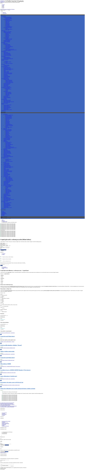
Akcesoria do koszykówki (7, 55)
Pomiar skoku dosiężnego (9, 46)
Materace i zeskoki (6, 79)
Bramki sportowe (6, 182)
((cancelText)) (2, 451)
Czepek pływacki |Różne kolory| (7, 336)
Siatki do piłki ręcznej (7, 106)
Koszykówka (4, 51)
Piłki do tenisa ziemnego (9, 63)
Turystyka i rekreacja (5, 103)
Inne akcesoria (6, 77)
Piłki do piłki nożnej (8, 93)
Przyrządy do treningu (7, 44)
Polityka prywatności (5, 422)
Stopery (7, 90)
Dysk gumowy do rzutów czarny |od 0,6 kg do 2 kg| (11, 382)
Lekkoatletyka (4, 16)
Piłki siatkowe (6, 43)
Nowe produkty (4, 414)
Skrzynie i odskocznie (7, 86)
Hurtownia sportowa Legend (6, 421)
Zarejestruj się (2, 0)
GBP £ (3, 6)
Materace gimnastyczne (9, 80)
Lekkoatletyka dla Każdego (8, 27)
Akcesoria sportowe (5, 66)
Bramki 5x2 (7, 131)
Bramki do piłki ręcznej (7, 57)
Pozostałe (5, 98)
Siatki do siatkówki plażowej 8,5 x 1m (11, 49)
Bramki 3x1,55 (8, 35)
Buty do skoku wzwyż (7, 100)
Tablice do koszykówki (7, 53)
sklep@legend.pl (2, 319)
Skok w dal (7, 22)
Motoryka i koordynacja (7, 97)
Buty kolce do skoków (9, 18)
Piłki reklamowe (4, 213)
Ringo (5, 70)
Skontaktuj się (2, 1)
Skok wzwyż (7, 119)
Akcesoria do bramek (7, 41)
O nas (3, 211)
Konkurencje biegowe (9, 20)
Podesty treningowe (8, 186)
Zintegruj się (2, 2)
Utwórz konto (4, 13)
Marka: (1, 243)
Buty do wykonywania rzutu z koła (9, 101)
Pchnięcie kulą (8, 23)
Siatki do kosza (6, 108)
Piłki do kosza (6, 52)
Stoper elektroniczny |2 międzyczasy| (8, 376)
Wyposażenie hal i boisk (5, 78)
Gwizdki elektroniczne (7, 67)
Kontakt (3, 215)
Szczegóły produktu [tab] (5, 267)
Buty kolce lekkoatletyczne (7, 17)
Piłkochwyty (4, 110)
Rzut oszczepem (8, 123)
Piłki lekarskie (8, 95)
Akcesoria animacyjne (5, 59)
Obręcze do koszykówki (7, 54)
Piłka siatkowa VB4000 (5, 363)
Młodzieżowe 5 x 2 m (9, 39)
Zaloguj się (4, 12)
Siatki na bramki (7, 135)
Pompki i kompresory (7, 174)
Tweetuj (3, 254)
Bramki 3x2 (7, 34)
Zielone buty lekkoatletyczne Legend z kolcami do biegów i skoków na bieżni (17, 388)
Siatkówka (3, 42)
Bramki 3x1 (7, 36)
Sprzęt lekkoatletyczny (7, 19)
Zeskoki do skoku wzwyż (9, 81)
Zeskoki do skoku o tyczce (9, 82)
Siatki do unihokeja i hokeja (8, 109)
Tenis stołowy (6, 158)
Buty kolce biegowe (8, 115)
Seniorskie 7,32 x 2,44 (9, 38)
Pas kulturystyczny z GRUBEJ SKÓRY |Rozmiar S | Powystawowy (15, 370)
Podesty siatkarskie (8, 45)
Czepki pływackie (6, 162)
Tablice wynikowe (6, 72)
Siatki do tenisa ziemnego (7, 107)
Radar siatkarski (8, 47)
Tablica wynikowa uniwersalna (7, 351)
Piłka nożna (3, 30)
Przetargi (3, 214)
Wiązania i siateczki (8, 61)
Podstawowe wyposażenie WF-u (6, 87)
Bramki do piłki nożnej (7, 32)
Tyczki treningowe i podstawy (8, 170)
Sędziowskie (5, 74)
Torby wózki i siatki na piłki (8, 73)
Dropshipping (4, 424)
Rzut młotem (7, 25)
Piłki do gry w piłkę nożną (7, 31)
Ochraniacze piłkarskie (7, 40)
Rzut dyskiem (8, 24)
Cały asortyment (4, 412)
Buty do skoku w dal (7, 102)
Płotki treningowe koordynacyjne (8, 166)
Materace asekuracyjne (9, 178)
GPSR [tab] (3, 268)
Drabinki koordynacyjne (7, 68)
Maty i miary (7, 127)
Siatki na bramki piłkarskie (7, 104)
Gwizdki (7, 89)
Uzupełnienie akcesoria (9, 26)
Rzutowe (7, 28)
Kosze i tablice (6, 85)
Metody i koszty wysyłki (5, 423)
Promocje (3, 415)
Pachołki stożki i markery (7, 69)
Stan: (1, 244)
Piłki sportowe (6, 91)
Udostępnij (3, 253)
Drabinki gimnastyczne (7, 83)
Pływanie (3, 64)
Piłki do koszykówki (8, 190)
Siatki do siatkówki (6, 48)
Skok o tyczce (8, 21)
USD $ (3, 7)
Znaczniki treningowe (7, 76)
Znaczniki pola (6, 75)
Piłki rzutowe (7, 94)
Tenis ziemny (6, 62)
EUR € (3, 5)
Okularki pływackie (6, 65)
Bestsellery (3, 413)
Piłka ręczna (4, 56)
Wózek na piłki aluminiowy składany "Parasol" (11, 345)
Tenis (3, 60)
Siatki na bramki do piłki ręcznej (8, 58)
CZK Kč (3, 4)
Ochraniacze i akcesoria (7, 50)
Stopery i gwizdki (6, 71)
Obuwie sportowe (4, 99)
